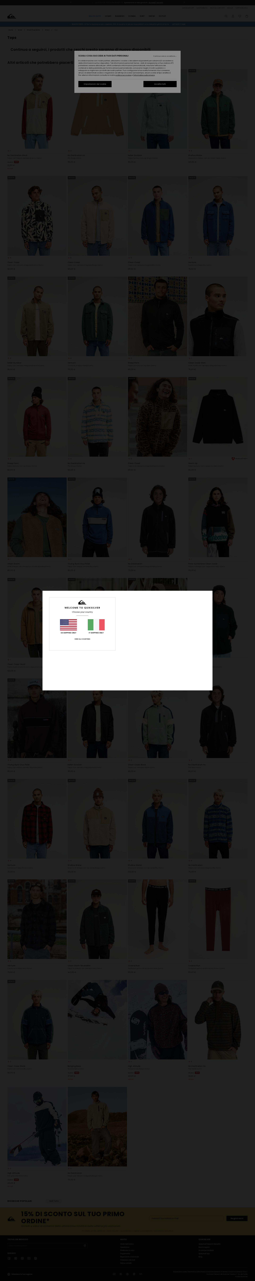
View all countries (82, 639)
